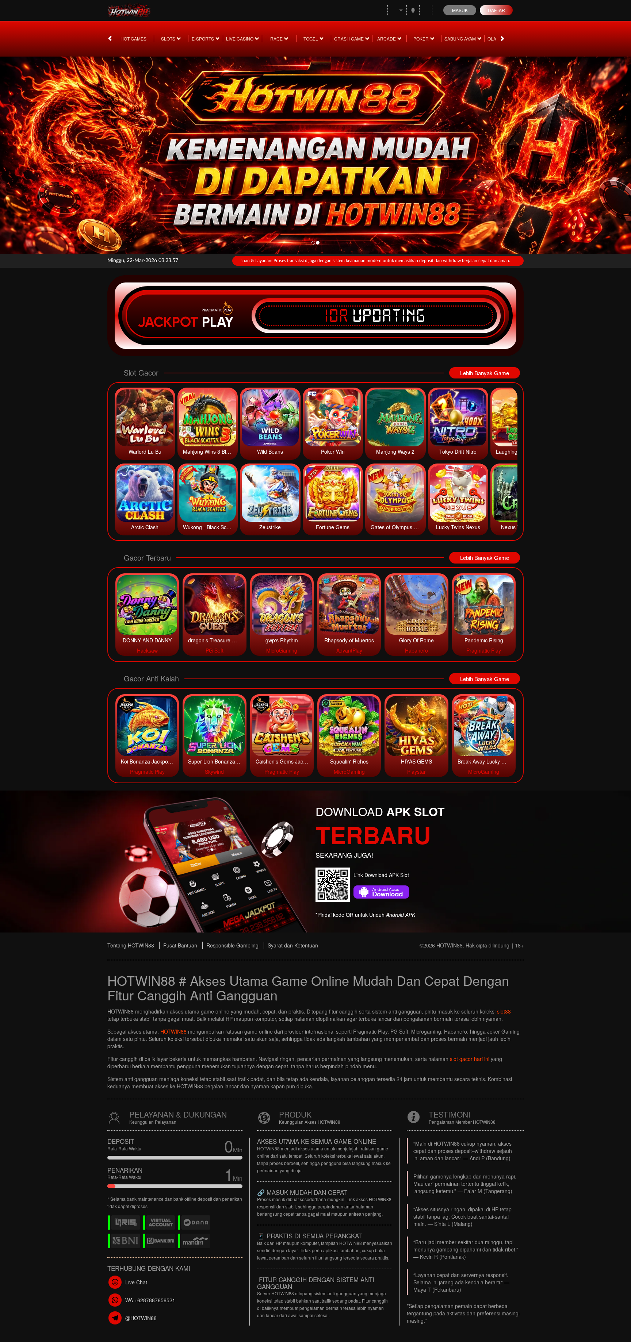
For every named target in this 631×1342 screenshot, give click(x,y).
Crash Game (349, 38)
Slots (168, 38)
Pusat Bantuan (180, 945)
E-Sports (203, 38)
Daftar (496, 10)
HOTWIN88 (173, 1031)
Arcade (387, 38)
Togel (311, 38)
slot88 (504, 1011)
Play (217, 322)
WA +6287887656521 (150, 1300)
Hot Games (133, 38)
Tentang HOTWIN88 (130, 945)
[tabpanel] (315, 153)
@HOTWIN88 (141, 1318)
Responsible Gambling (232, 945)
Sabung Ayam (460, 38)
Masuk (460, 10)
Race (277, 38)
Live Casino (240, 38)
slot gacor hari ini (469, 1058)
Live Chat (136, 1282)
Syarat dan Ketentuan (293, 945)
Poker (421, 38)
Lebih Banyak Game (484, 373)
